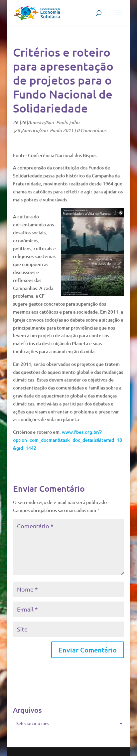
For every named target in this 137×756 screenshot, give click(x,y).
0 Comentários (91, 130)
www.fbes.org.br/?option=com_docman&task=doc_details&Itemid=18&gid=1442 (67, 440)
